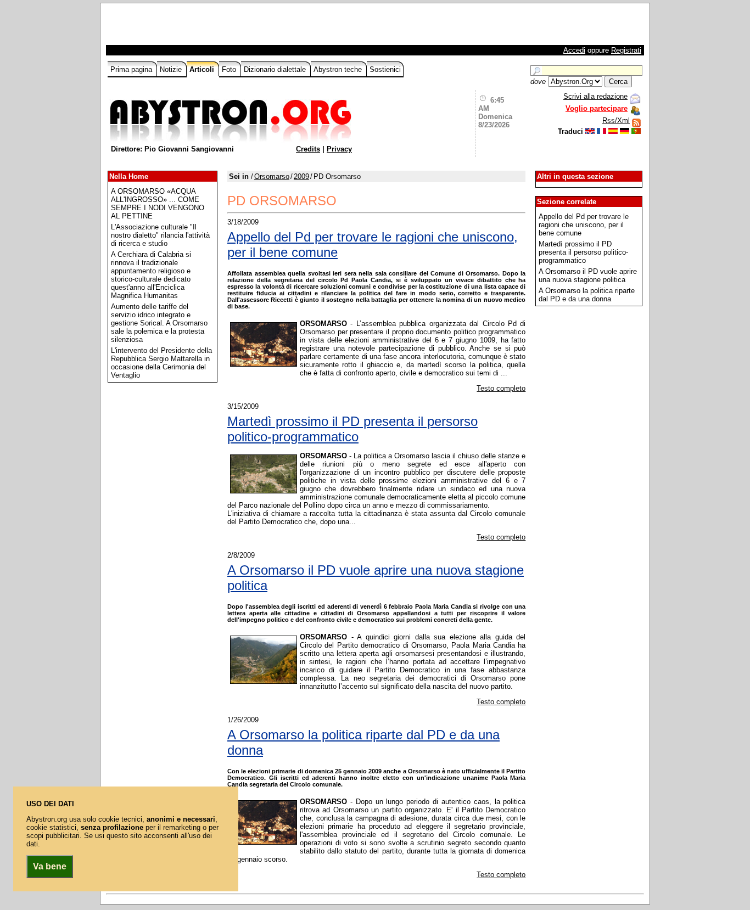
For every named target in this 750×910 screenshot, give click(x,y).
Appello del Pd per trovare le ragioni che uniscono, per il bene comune (372, 244)
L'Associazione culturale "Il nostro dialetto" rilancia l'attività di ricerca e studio (160, 235)
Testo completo (501, 388)
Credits (308, 149)
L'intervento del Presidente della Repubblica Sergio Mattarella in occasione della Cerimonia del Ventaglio (161, 362)
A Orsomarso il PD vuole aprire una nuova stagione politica (375, 578)
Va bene (49, 866)
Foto (230, 69)
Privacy (339, 149)
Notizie (172, 69)
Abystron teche (339, 69)
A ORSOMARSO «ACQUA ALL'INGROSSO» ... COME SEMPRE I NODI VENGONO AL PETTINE (157, 203)
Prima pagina (132, 69)
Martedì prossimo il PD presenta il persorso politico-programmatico (352, 429)
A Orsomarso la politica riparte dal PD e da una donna (363, 742)
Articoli (202, 69)
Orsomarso (271, 176)
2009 (301, 176)
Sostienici (385, 69)
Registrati (626, 50)
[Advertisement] (236, 26)
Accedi (574, 50)
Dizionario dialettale (276, 69)
